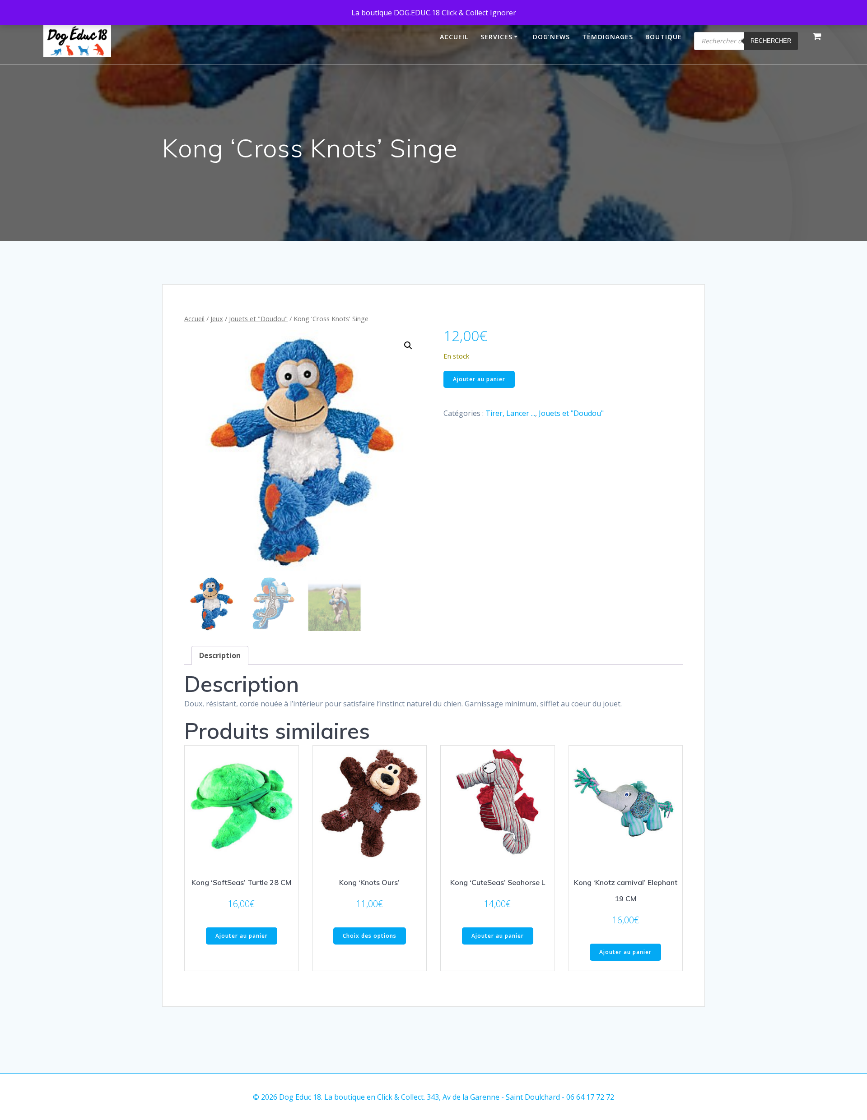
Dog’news (551, 36)
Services (496, 36)
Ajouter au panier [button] (241, 936)
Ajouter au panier (479, 379)
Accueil (194, 318)
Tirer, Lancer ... (510, 413)
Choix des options (369, 936)
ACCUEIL (454, 36)
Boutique (663, 36)
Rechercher (770, 40)
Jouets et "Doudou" (258, 318)
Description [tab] (220, 655)
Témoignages (607, 36)
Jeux (216, 318)
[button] (408, 345)
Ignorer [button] (503, 13)
